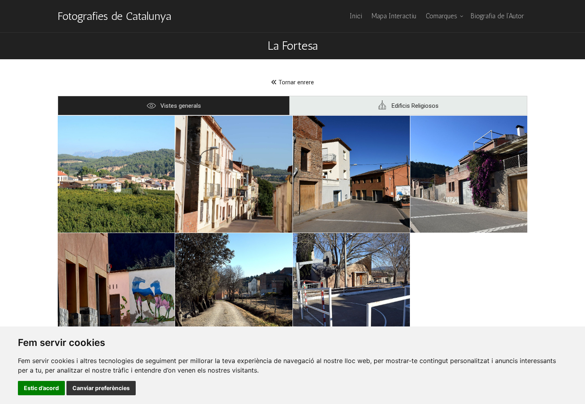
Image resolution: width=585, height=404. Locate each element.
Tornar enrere (295, 82)
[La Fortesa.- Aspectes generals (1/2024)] (351, 174)
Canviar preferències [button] (101, 388)
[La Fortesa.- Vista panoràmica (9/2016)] (116, 174)
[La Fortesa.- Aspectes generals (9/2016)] (233, 174)
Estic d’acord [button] (41, 388)
